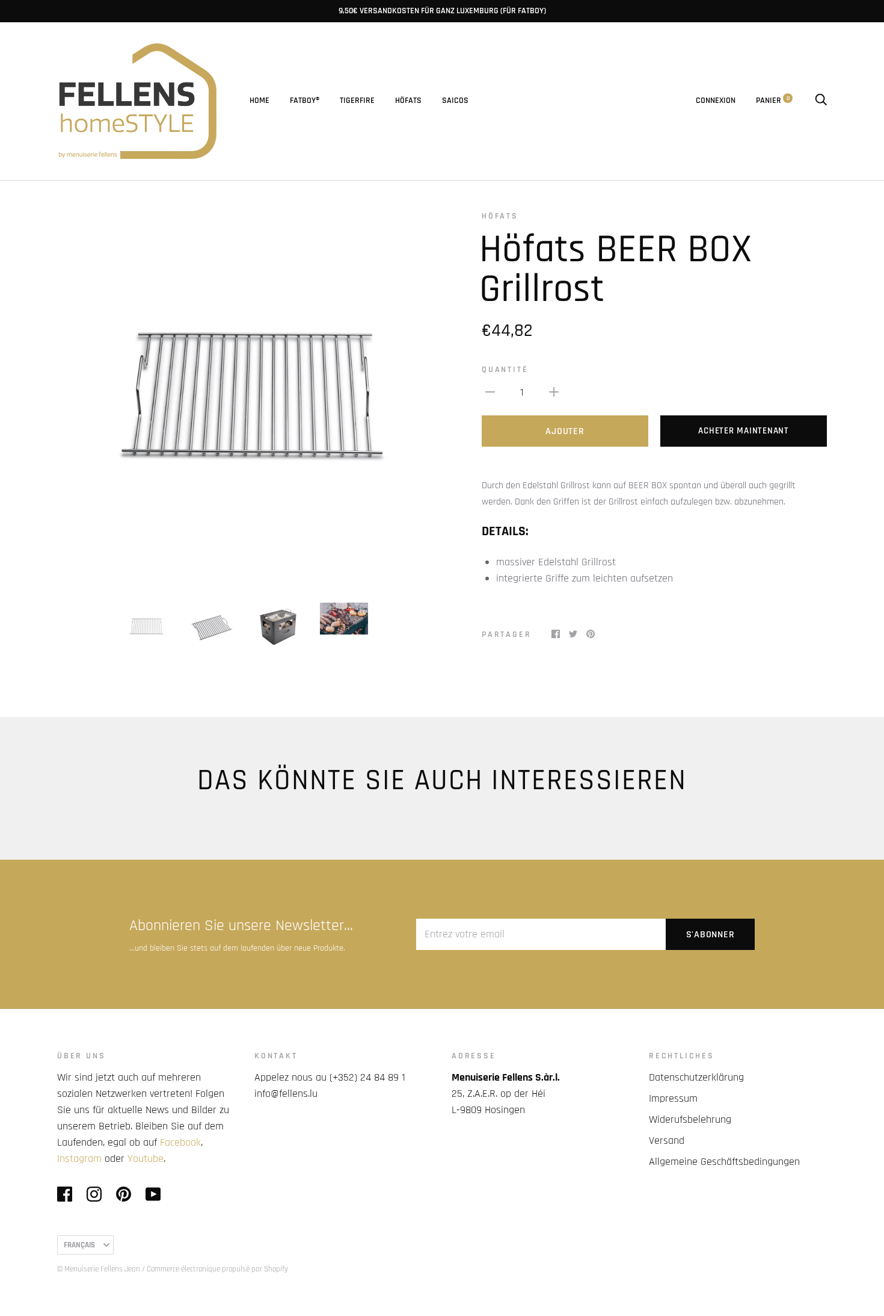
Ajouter (564, 431)
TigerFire (357, 100)
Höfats (408, 100)
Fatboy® (304, 100)
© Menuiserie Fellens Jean (98, 1269)
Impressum (673, 1098)
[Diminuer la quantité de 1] (490, 391)
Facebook (180, 1142)
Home (259, 100)
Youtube (145, 1158)
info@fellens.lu (286, 1093)
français (79, 1245)
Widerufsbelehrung (690, 1119)
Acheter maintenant (743, 430)
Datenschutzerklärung (696, 1077)
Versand (666, 1140)
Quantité (505, 369)
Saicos (455, 100)
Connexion (715, 100)
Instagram (79, 1158)
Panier (773, 100)
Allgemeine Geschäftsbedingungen (724, 1162)
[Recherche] (821, 100)
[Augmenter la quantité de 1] (553, 391)
